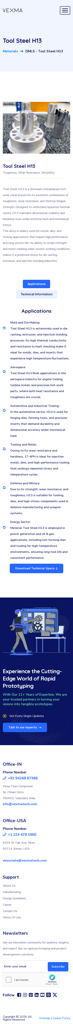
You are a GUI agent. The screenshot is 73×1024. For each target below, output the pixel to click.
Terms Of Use (12, 917)
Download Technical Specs (35, 568)
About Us (9, 886)
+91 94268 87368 (22, 778)
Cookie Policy (61, 1018)
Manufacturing (12, 892)
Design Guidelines (14, 898)
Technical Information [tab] (36, 294)
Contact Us (10, 911)
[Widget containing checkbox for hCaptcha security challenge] (31, 980)
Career (7, 905)
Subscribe (58, 966)
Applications (36, 284)
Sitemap (44, 1018)
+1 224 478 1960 (21, 835)
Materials (10, 51)
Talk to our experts (23, 727)
